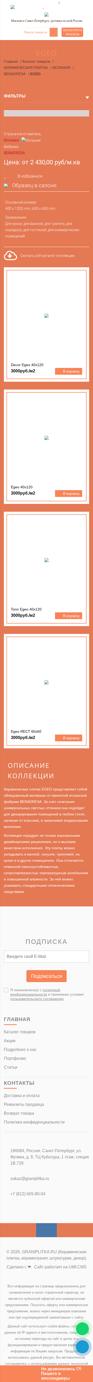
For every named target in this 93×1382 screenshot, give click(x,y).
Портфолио (15, 1058)
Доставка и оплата (22, 1095)
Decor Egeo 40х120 (27, 365)
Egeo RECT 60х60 (26, 731)
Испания (11, 140)
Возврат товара (19, 1113)
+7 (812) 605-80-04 (27, 1194)
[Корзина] (55, 6)
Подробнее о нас (20, 1049)
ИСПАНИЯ (61, 68)
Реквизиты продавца (24, 1104)
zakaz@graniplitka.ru (29, 1178)
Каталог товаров (36, 61)
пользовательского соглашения (37, 999)
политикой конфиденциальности (35, 992)
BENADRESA (15, 74)
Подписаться (46, 976)
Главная (11, 61)
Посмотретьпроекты (72, 32)
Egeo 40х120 (22, 487)
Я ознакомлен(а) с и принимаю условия (47, 994)
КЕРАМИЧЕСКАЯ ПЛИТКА (26, 68)
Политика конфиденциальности (34, 1122)
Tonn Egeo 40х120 (26, 609)
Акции (10, 1041)
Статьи (10, 1067)
